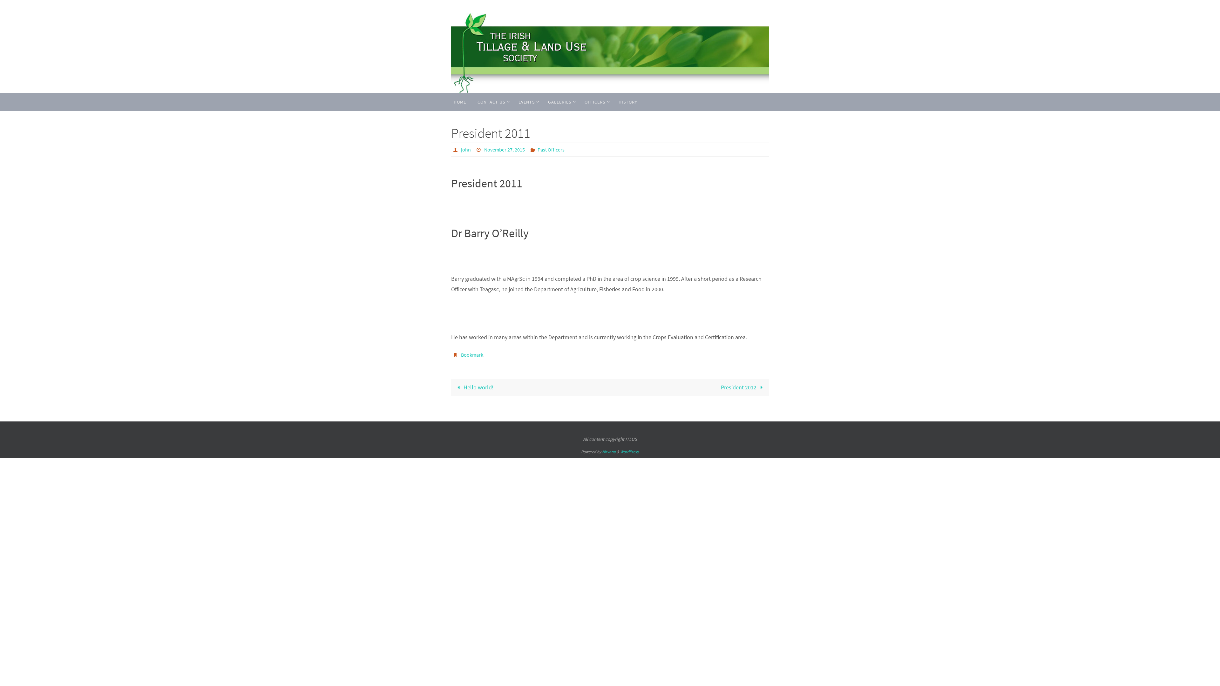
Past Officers (551, 149)
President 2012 (739, 387)
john (466, 149)
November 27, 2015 (504, 149)
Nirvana (609, 451)
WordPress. (629, 451)
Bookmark (472, 355)
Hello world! (477, 387)
